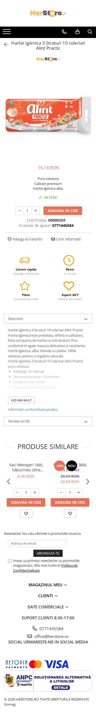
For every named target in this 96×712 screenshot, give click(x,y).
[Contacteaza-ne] (64, 32)
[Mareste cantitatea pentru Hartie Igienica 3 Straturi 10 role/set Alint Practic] (35, 210)
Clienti (46, 595)
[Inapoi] (4, 44)
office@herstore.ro (51, 636)
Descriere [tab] (15, 318)
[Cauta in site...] (90, 32)
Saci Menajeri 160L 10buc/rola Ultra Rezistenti (26, 467)
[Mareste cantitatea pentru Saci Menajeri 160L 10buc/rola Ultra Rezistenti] (35, 492)
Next (87, 121)
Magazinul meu (46, 584)
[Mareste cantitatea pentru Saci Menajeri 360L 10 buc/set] (79, 492)
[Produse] (7, 33)
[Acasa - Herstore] (48, 13)
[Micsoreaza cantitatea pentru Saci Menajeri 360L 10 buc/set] (61, 492)
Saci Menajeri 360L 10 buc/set (70, 467)
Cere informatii (68, 238)
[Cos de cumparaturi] (77, 32)
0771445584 (50, 628)
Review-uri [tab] (19, 421)
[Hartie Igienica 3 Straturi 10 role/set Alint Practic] (48, 115)
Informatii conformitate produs (33, 409)
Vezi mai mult (21, 400)
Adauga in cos (63, 210)
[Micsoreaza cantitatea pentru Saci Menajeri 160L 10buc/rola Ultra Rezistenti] (17, 492)
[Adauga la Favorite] (26, 513)
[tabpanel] (48, 115)
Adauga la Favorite (26, 238)
